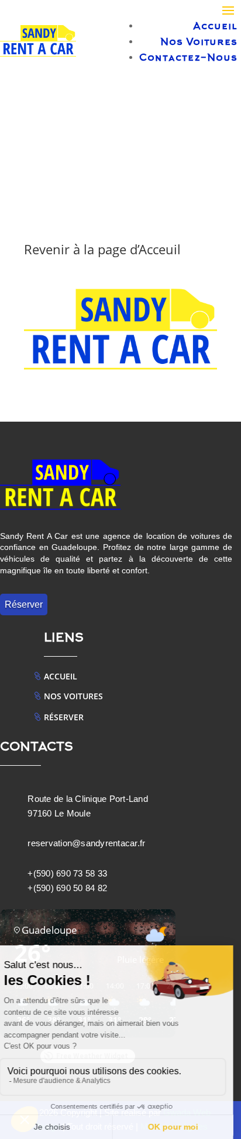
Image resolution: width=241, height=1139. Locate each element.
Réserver (24, 604)
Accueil (215, 27)
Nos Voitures (198, 42)
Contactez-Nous (188, 58)
